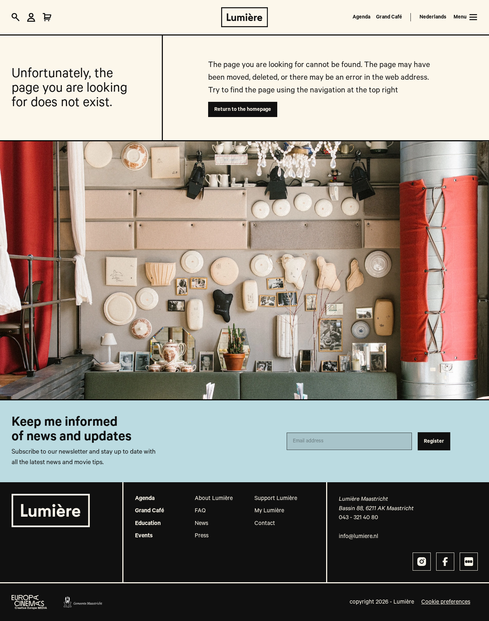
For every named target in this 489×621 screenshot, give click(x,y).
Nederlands (433, 17)
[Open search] (16, 17)
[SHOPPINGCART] (47, 17)
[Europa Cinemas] (29, 602)
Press (201, 536)
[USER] (31, 17)
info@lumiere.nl (358, 536)
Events (144, 536)
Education (148, 523)
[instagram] (421, 561)
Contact (264, 523)
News (201, 523)
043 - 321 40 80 (358, 517)
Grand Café (389, 17)
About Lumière (214, 498)
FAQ (200, 511)
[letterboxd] (468, 561)
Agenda (361, 17)
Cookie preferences (445, 602)
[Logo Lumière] (244, 17)
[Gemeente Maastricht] (83, 602)
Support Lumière (275, 498)
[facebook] (445, 561)
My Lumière (269, 511)
